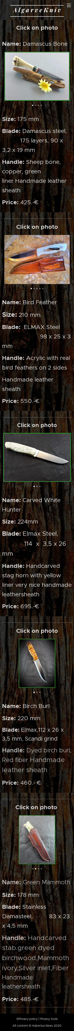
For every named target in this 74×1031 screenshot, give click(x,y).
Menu (69, 5)
